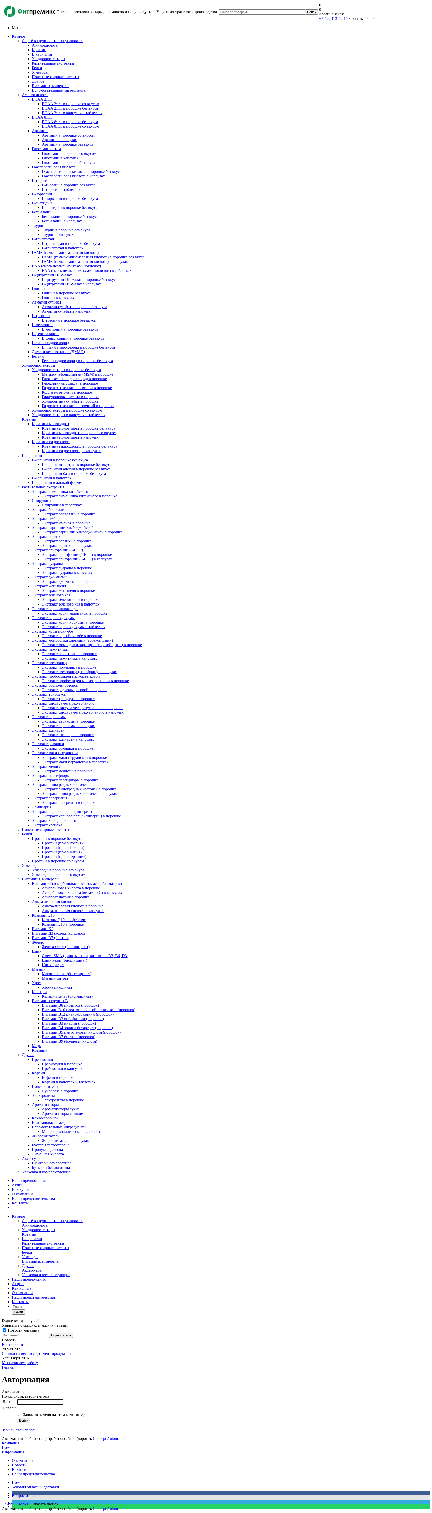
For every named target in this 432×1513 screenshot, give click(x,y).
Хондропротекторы (38, 365)
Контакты (20, 1203)
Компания (10, 1443)
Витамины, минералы (41, 879)
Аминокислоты (35, 95)
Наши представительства (33, 1198)
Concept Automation (109, 1438)
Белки (27, 834)
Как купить (22, 1189)
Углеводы (30, 865)
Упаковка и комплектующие (46, 1172)
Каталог (19, 36)
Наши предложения (29, 1180)
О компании (22, 1194)
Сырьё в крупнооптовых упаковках (52, 41)
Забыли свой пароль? (20, 1430)
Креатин (29, 419)
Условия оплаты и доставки (35, 1487)
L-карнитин (32, 455)
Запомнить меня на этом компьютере (54, 1414)
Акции (18, 1185)
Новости (19, 1465)
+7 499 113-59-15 (333, 18)
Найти (18, 1312)
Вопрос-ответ (23, 1495)
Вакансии (20, 1469)
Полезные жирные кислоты (45, 829)
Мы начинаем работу (20, 1362)
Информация (13, 1452)
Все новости (12, 1344)
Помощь (9, 1447)
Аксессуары (32, 1158)
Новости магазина (23, 1330)
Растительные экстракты (43, 487)
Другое (28, 1055)
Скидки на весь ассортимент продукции (36, 1353)
